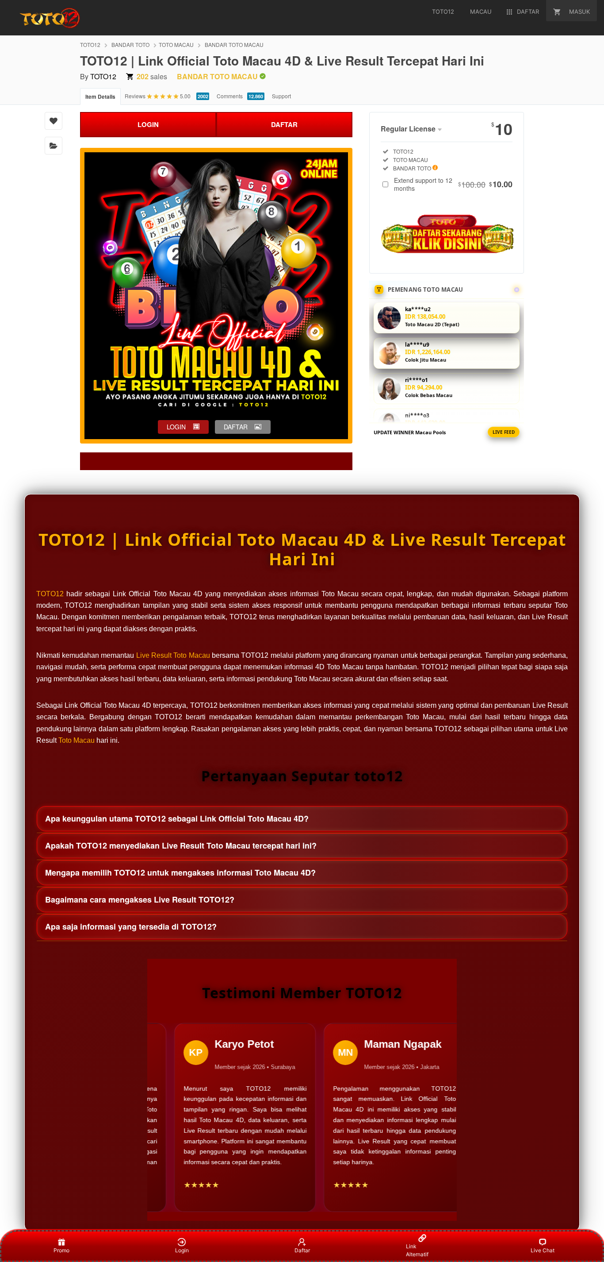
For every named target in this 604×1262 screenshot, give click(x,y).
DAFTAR (284, 124)
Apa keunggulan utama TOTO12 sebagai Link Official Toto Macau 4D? (177, 818)
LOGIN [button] (176, 426)
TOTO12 (90, 44)
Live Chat (542, 1250)
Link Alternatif (417, 1250)
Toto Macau (76, 740)
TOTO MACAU (176, 44)
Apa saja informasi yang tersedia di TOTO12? (131, 926)
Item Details (100, 96)
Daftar (302, 1250)
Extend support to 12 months (453, 184)
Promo (61, 1250)
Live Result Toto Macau (173, 655)
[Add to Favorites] (53, 121)
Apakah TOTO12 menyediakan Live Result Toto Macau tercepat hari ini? (181, 845)
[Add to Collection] (53, 145)
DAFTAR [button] (236, 426)
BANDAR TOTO (130, 44)
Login (182, 1250)
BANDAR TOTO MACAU (234, 44)
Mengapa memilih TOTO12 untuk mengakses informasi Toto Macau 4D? (180, 872)
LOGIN (148, 124)
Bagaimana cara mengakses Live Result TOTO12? (139, 899)
